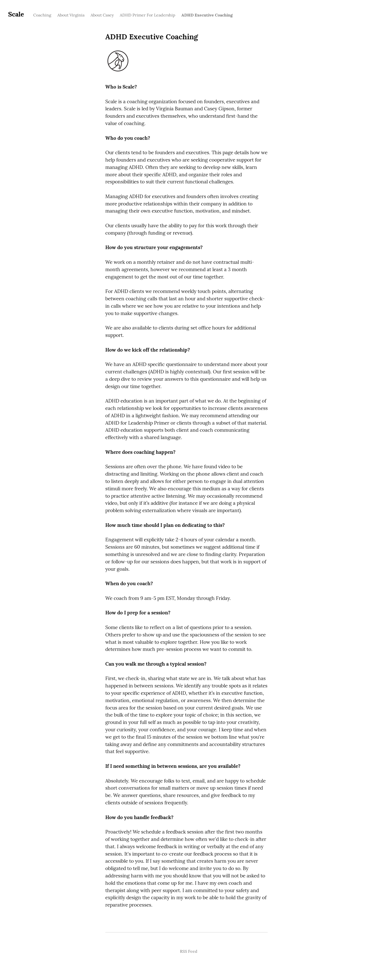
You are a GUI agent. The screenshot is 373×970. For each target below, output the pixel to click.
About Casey (102, 15)
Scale (16, 14)
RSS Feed (188, 951)
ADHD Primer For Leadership (147, 15)
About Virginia (70, 15)
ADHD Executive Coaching (207, 15)
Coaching (42, 15)
